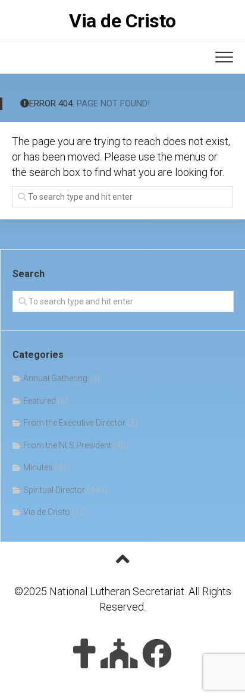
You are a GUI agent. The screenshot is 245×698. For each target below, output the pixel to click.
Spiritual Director (54, 490)
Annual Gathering (55, 378)
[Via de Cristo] (84, 653)
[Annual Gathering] (119, 653)
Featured (39, 400)
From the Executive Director (74, 422)
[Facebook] (157, 653)
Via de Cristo (122, 21)
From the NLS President (67, 445)
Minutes (38, 467)
